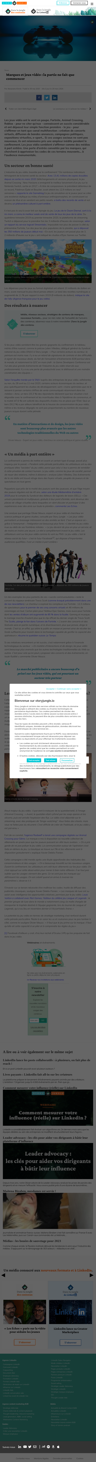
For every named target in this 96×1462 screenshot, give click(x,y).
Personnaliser (67, 760)
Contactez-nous (79, 3)
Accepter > (51, 689)
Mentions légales (41, 1458)
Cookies (79, 1458)
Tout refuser (51, 760)
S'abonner (63, 3)
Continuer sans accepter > (69, 689)
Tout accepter (34, 760)
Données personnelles (62, 1458)
